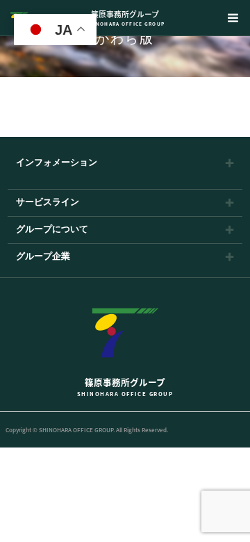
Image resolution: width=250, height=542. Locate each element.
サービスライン (47, 202)
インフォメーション (56, 162)
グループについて (52, 229)
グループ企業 (43, 256)
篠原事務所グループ (125, 17)
